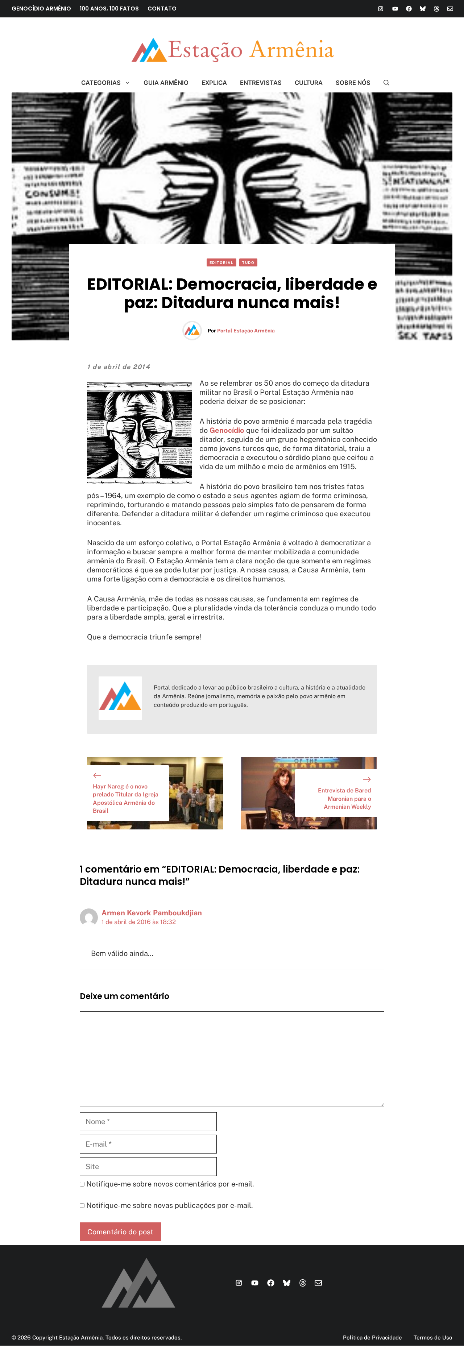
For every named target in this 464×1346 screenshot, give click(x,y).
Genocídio (227, 430)
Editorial (222, 262)
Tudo (248, 262)
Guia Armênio (166, 82)
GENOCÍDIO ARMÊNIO (41, 8)
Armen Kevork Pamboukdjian (152, 912)
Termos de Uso (433, 1337)
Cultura (309, 82)
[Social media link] (381, 9)
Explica (214, 82)
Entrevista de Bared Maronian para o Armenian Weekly (344, 798)
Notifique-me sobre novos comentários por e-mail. (170, 1184)
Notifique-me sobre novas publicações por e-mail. (169, 1205)
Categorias (101, 82)
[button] (383, 82)
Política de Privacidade (372, 1337)
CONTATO (162, 8)
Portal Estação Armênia (246, 331)
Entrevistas (261, 82)
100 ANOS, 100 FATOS (109, 8)
